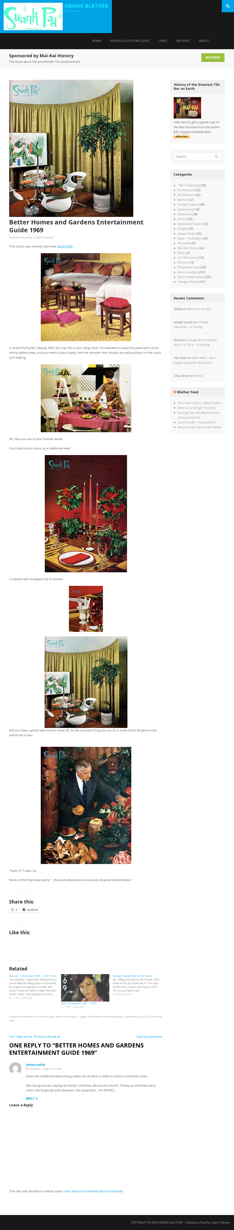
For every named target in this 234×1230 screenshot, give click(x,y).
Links (162, 41)
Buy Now (213, 57)
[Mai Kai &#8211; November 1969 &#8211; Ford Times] (35, 987)
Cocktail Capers (188, 204)
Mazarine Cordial (198, 309)
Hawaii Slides (186, 234)
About (204, 41)
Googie (182, 229)
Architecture (186, 190)
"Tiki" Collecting (187, 185)
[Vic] (86, 805)
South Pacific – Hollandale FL (196, 422)
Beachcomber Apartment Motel (199, 427)
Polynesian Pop (28, 1016)
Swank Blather (86, 5)
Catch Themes (220, 1222)
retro (12, 1020)
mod (141, 1016)
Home (96, 41)
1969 (90, 1016)
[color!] (86, 398)
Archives (183, 41)
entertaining (131, 1016)
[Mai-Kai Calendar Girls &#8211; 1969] (85, 988)
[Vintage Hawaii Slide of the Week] (139, 985)
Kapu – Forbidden (189, 238)
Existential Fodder (189, 224)
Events (181, 219)
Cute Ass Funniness (149, 1037)
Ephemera (184, 209)
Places (181, 262)
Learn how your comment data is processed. (93, 1191)
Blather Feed (187, 392)
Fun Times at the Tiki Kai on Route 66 (34, 1037)
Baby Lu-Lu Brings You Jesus (196, 408)
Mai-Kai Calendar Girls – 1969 (78, 1003)
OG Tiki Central (154, 1016)
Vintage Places (187, 282)
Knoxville (183, 243)
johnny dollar (35, 1065)
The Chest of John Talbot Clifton (199, 403)
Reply (30, 1098)
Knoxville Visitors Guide (129, 41)
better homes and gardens (109, 1016)
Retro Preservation (66, 1016)
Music (181, 253)
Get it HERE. (65, 246)
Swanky (49, 237)
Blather (182, 200)
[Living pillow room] (86, 297)
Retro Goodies (47, 1016)
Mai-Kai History (187, 248)
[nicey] (86, 513)
